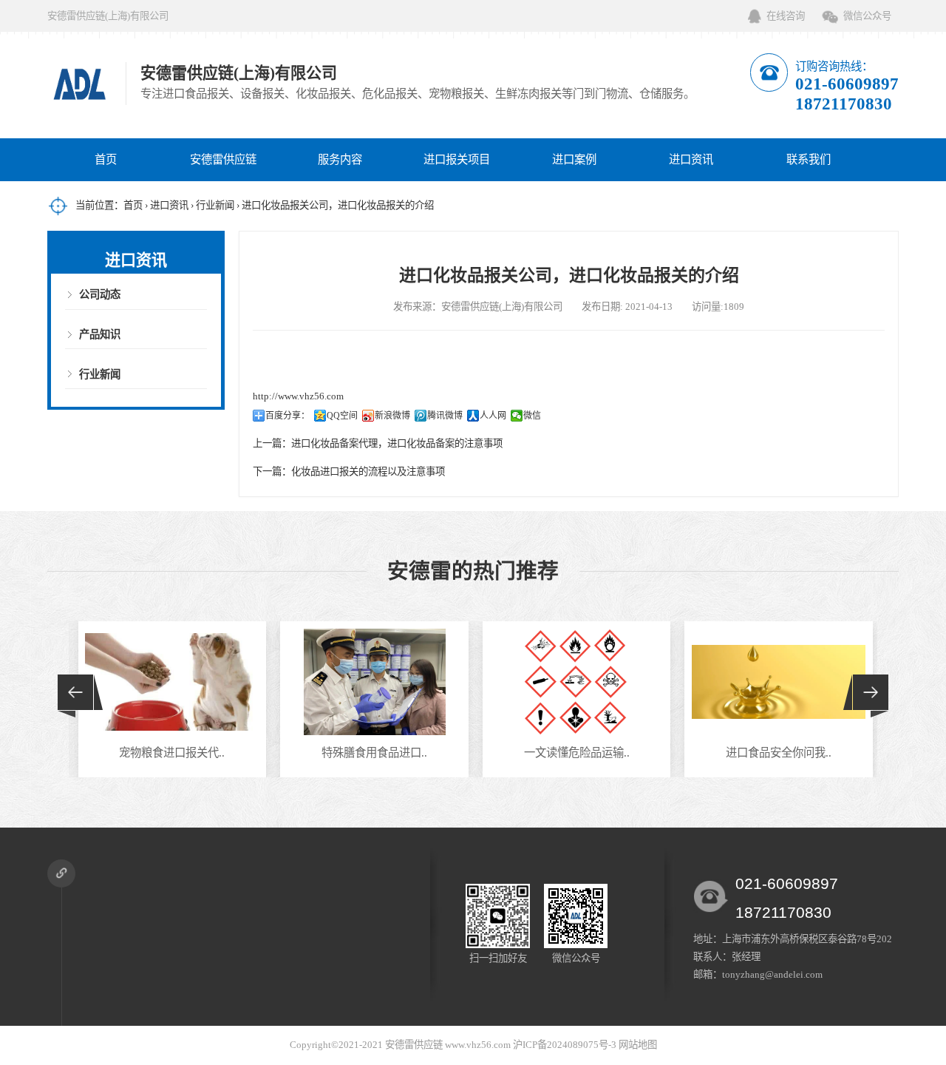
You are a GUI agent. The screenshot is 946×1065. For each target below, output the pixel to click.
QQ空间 (342, 415)
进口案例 (574, 159)
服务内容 (340, 159)
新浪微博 (392, 415)
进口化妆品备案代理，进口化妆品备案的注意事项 (397, 443)
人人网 (493, 415)
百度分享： (287, 415)
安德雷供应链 (223, 159)
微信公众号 (867, 15)
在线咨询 (785, 15)
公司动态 (99, 294)
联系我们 (808, 159)
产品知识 (99, 334)
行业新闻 (215, 205)
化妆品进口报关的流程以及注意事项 (368, 471)
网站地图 (638, 1044)
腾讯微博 (445, 415)
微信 (532, 415)
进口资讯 (691, 159)
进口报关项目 (456, 159)
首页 (106, 159)
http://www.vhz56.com (298, 396)
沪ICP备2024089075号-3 (564, 1044)
